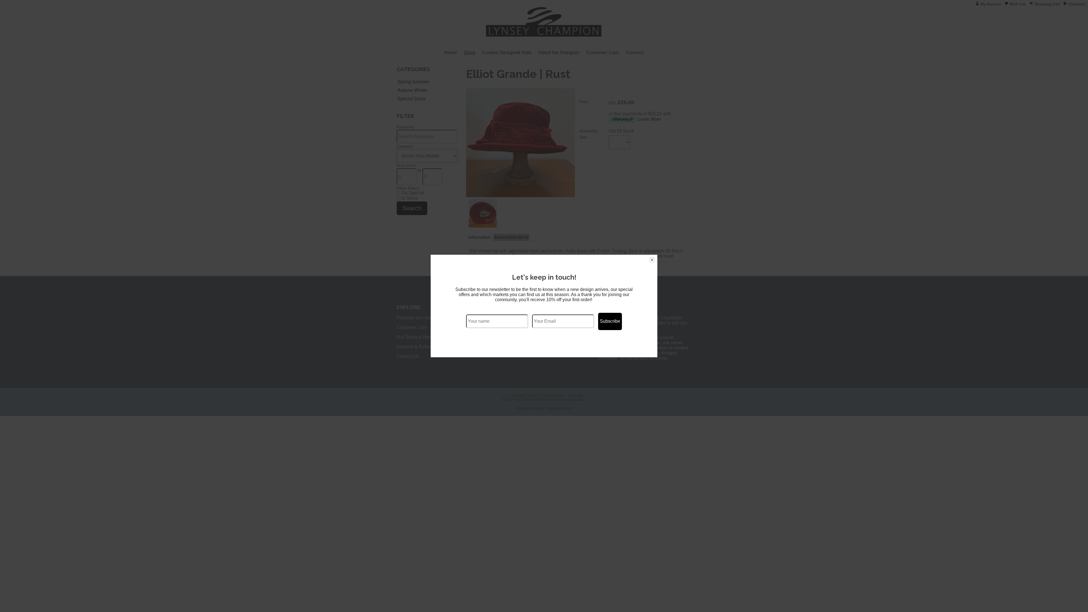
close (652, 260)
